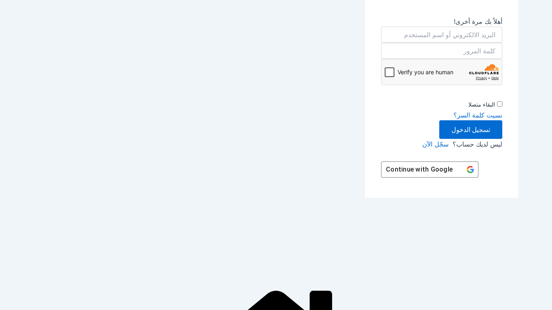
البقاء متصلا (481, 104)
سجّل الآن (435, 144)
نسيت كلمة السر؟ (477, 115)
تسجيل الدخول (470, 130)
